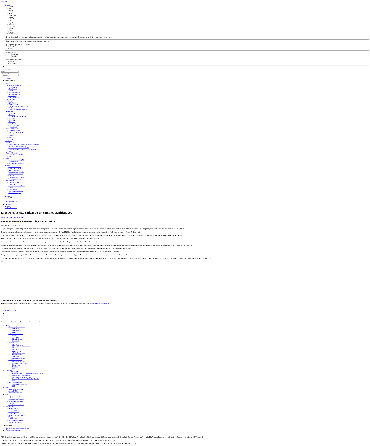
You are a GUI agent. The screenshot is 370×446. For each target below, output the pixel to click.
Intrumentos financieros (15, 174)
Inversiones (8, 141)
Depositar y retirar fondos (16, 132)
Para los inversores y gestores (17, 146)
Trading (7, 84)
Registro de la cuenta (14, 130)
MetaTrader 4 (12, 87)
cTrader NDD (12, 123)
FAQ (10, 137)
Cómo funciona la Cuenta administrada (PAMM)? (23, 144)
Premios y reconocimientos (16, 186)
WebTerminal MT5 (14, 94)
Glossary (11, 135)
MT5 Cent (11, 122)
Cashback (11, 139)
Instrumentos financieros (12, 99)
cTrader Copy (12, 96)
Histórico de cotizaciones (16, 177)
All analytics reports (11, 310)
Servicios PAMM (10, 142)
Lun (13, 61)
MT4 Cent (11, 115)
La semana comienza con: (14, 59)
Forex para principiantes (15, 179)
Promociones (12, 134)
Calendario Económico (15, 168)
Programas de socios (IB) (16, 160)
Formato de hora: (11, 52)
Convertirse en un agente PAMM (18, 148)
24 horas (15, 54)
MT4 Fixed (11, 118)
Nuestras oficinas (13, 182)
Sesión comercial (13, 170)
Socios (7, 158)
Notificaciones (12, 189)
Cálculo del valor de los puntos (17, 109)
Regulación (11, 184)
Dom (14, 63)
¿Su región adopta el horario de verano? (18, 45)
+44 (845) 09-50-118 (7, 69)
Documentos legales (14, 193)
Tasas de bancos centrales (16, 172)
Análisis (7, 165)
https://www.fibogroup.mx (101, 303)
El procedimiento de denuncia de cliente (17, 429)
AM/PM (14, 56)
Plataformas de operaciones (13, 85)
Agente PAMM (13, 161)
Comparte (11, 175)
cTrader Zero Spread (14, 125)
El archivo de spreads (18, 358)
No (13, 48)
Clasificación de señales (15, 155)
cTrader (10, 90)
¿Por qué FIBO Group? (15, 191)
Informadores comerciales (16, 163)
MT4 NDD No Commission (17, 116)
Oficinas (14, 410)
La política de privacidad (12, 430)
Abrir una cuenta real (18, 217)
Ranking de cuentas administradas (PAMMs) (22, 149)
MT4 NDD (11, 113)
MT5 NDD (11, 120)
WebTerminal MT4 (14, 92)
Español (7, 5)
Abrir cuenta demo (6, 217)
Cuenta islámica (13, 127)
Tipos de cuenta (9, 111)
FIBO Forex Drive (14, 97)
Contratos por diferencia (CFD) (18, 106)
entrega (36, 238)
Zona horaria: (10, 41)
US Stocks (11, 108)
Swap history (16, 356)
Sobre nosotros (9, 181)
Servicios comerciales (11, 129)
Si (13, 46)
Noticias (10, 187)
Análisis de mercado (14, 167)
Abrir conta (8, 78)
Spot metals (12, 103)
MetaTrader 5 (12, 89)
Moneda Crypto (13, 104)
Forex (10, 101)
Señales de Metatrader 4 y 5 (13, 153)
